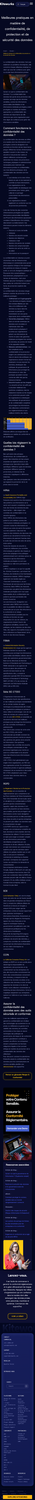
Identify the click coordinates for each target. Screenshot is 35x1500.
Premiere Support (9, 1427)
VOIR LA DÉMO (17, 1316)
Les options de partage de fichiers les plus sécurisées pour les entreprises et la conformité (17, 1223)
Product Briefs (8, 1481)
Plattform (4, 1491)
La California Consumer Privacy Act (15, 960)
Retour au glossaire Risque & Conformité (17, 1076)
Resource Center (9, 1477)
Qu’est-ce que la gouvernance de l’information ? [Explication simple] (17, 1175)
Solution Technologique (22, 1419)
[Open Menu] (31, 3)
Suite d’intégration (8, 1412)
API (5, 1434)
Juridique (21, 1405)
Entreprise (13, 1493)
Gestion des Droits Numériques (10, 1451)
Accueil (5, 51)
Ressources (21, 1491)
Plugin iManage (8, 1422)
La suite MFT (8, 1420)
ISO (5, 1457)
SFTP (5, 1467)
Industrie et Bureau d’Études (23, 1408)
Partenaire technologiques (22, 1438)
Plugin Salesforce (9, 1424)
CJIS (5, 1439)
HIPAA (5, 1460)
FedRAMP (6, 1446)
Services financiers (21, 1402)
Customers (7, 1479)
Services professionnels (22, 1415)
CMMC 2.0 (6, 1436)
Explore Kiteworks (17, 1497)
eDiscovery (7, 1444)
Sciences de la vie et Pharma (24, 1411)
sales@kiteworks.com (10, 1345)
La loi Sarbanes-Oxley (10, 896)
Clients (20, 1477)
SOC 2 (5, 1470)
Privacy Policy (22, 1493)
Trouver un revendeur (21, 1434)
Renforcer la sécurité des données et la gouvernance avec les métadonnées (17, 1186)
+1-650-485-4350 (9, 1353)
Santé (19, 1399)
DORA (5, 1441)
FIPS (5, 1449)
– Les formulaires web (9, 1405)
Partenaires (5, 1493)
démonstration (8, 1067)
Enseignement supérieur (22, 1422)
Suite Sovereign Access (9, 1416)
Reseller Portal (9, 1364)
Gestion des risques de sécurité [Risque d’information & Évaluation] (17, 1211)
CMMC (19, 1441)
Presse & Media (22, 1481)
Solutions (12, 1491)
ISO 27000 (16, 717)
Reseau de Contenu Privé (9, 1399)
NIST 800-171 (8, 1462)
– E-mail (6, 1403)
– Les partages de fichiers (9, 1409)
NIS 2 (5, 1465)
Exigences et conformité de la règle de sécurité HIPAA (17, 1235)
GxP (5, 1455)
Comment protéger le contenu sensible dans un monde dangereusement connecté (15, 1199)
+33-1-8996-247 (8, 1343)
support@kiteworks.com (11, 1356)
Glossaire (12, 51)
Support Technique (23, 1479)
